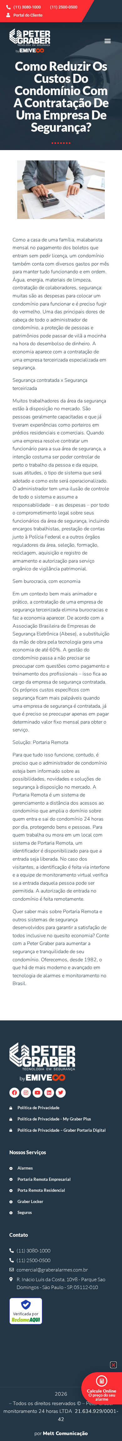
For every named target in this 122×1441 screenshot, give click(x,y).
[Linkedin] (49, 1093)
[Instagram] (26, 1093)
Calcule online (101, 1390)
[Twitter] (61, 1093)
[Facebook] (14, 1093)
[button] (107, 40)
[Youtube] (38, 1093)
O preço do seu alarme (102, 1397)
